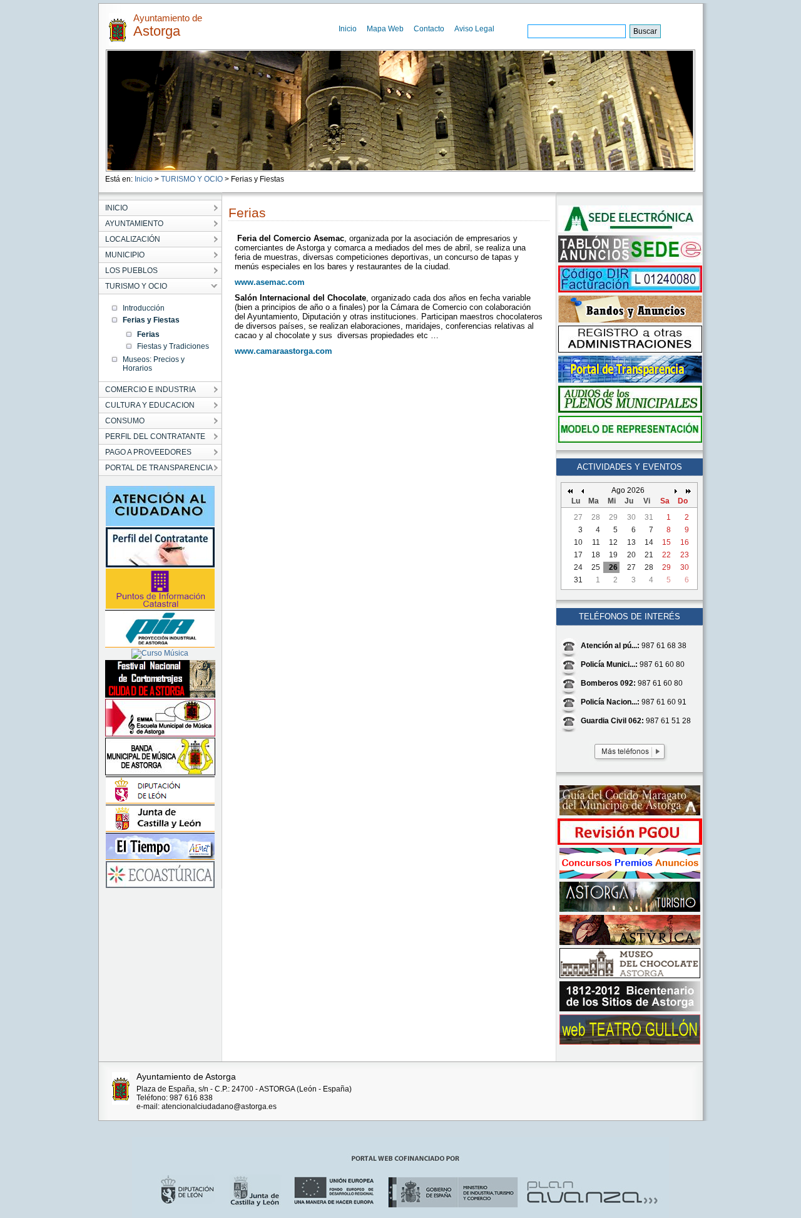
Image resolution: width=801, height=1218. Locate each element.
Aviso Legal (474, 28)
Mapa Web (385, 28)
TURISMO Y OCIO (192, 179)
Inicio (348, 28)
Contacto (429, 28)
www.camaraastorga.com (283, 351)
